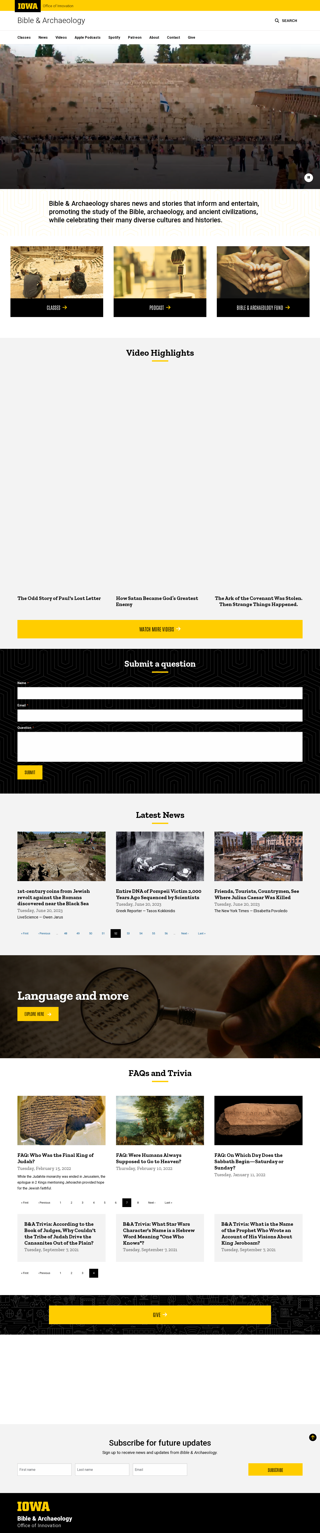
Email (21, 705)
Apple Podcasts (88, 37)
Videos (61, 37)
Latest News (160, 815)
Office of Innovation (58, 6)
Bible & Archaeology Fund (260, 307)
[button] (286, 20)
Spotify (114, 37)
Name (21, 683)
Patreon (134, 37)
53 (130, 933)
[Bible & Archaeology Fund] (263, 272)
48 (67, 933)
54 (142, 933)
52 (117, 935)
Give (191, 37)
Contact (173, 37)
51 (105, 933)
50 (92, 933)
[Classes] (56, 272)
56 (168, 933)
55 (155, 933)
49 (79, 933)
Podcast (156, 307)
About (154, 37)
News (43, 37)
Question (24, 728)
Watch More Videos (156, 629)
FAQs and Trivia (160, 1073)
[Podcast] (160, 272)
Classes (24, 37)
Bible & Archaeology (51, 20)
